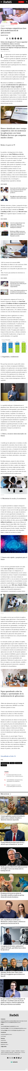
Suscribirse (21, 1)
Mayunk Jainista (4, 35)
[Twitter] (10, 38)
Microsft (4, 765)
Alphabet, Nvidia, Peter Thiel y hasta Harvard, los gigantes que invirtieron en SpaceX (13, 974)
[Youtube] (14, 1058)
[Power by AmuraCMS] (14, 1062)
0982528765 (3, 1040)
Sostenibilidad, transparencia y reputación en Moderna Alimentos (15, 780)
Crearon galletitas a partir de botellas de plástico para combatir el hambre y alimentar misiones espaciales (13, 818)
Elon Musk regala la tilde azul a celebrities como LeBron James (18, 197)
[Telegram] (18, 38)
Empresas (18, 763)
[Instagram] (12, 1058)
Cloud (12, 763)
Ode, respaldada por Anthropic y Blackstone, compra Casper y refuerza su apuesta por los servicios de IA (13, 921)
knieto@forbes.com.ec (22, 1028)
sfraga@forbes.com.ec (21, 1030)
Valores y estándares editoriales (7, 1052)
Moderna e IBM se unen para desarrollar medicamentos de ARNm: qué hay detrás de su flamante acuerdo (18, 234)
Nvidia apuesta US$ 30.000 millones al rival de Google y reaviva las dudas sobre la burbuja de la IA (14, 868)
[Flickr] (18, 1058)
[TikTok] (21, 1058)
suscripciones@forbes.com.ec (6, 1034)
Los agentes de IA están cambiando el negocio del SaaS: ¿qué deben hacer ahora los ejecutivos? (13, 948)
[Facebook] (12, 38)
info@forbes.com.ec (17, 1022)
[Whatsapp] (7, 38)
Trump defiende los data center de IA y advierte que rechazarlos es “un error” (12, 843)
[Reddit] (15, 38)
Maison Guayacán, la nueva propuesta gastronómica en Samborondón (14, 785)
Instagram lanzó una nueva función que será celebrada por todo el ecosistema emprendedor (18, 284)
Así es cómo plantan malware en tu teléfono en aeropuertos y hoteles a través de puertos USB (18, 292)
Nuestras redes (18, 1052)
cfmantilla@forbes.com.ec (14, 1026)
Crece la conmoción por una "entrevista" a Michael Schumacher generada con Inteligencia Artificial (17, 225)
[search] (26, 2)
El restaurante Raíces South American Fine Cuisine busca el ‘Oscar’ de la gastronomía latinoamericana (15, 775)
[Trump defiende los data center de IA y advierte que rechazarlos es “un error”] (14, 832)
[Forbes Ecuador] (7, 2)
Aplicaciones (5, 763)
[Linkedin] (21, 38)
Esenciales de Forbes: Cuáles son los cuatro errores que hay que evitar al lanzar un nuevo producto (18, 190)
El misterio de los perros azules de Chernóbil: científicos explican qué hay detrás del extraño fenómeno (12, 895)
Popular (6, 771)
